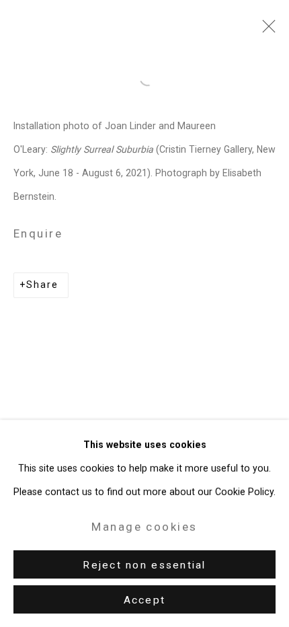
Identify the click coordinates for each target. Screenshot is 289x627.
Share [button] (42, 284)
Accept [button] (145, 600)
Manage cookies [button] (144, 526)
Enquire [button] (38, 233)
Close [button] (265, 30)
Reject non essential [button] (144, 565)
